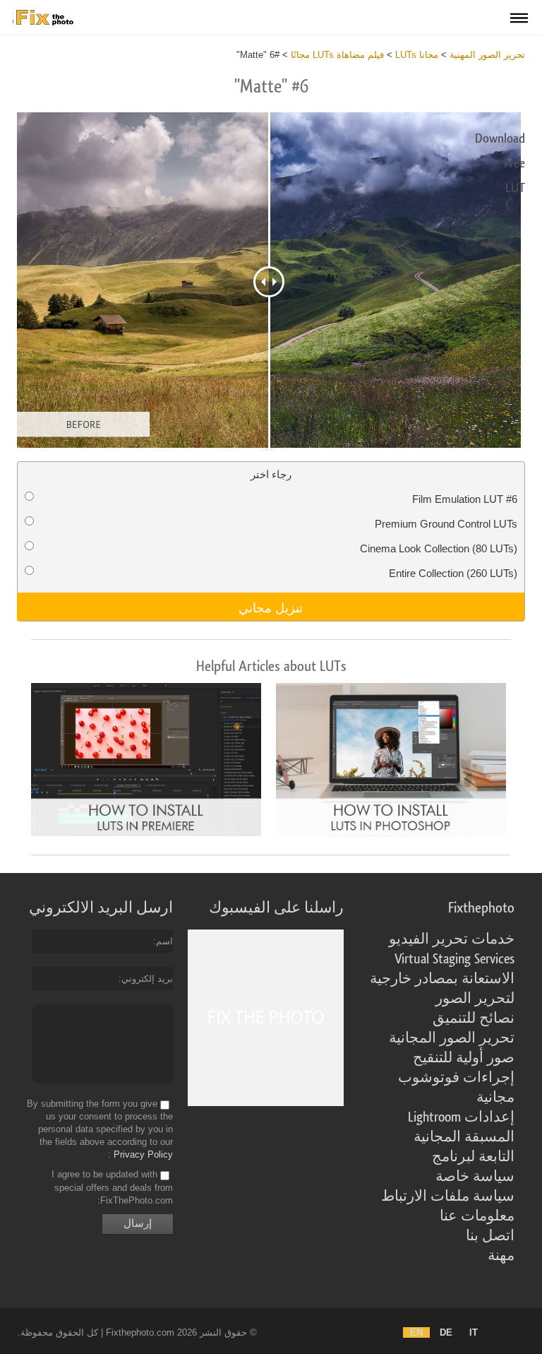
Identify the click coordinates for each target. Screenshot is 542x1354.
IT (473, 1332)
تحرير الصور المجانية (451, 1038)
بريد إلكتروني (147, 978)
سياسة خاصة (474, 1177)
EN (416, 1332)
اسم (164, 941)
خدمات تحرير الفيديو (451, 939)
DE (446, 1332)
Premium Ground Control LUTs (446, 524)
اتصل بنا (490, 1236)
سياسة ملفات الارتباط (447, 1196)
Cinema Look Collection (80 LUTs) (438, 548)
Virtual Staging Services (454, 959)
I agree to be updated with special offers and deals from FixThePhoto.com (112, 1188)
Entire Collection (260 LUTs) (453, 573)
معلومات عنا (477, 1216)
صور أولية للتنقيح (463, 1058)
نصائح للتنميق (473, 1018)
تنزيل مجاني (271, 607)
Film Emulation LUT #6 (464, 499)
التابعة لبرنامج (473, 1157)
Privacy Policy (143, 1154)
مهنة (501, 1256)
